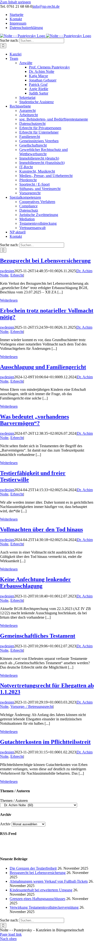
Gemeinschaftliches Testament (37, 636)
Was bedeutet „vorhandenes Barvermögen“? (34, 419)
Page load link (11, 934)
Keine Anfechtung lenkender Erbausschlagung (35, 582)
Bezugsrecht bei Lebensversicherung (45, 260)
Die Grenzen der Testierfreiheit (33, 868)
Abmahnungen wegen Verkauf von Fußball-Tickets (49, 881)
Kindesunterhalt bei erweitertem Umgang (41, 890)
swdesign (7, 271)
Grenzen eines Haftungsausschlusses (37, 899)
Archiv (5, 824)
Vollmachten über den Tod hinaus (41, 529)
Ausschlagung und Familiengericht (43, 367)
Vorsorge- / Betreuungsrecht (31, 706)
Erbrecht (16, 275)
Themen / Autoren (14, 801)
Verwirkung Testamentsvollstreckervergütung (44, 907)
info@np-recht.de (46, 6)
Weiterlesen (9, 300)
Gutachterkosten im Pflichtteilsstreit (45, 742)
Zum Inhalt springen (15, 2)
